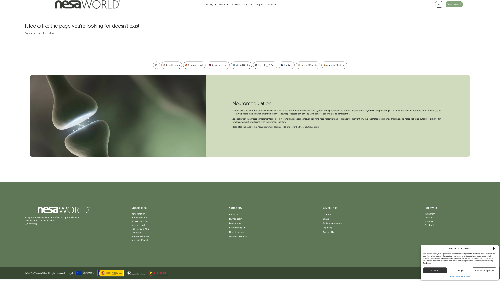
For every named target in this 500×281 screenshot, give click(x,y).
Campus (259, 4)
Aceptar (435, 270)
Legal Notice (465, 276)
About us (233, 214)
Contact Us (270, 4)
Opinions (235, 4)
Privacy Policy (455, 276)
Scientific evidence (238, 236)
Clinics (326, 218)
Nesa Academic (236, 232)
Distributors (235, 223)
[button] (494, 248)
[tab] (156, 65)
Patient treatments (332, 223)
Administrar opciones (484, 270)
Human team (235, 218)
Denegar (460, 270)
